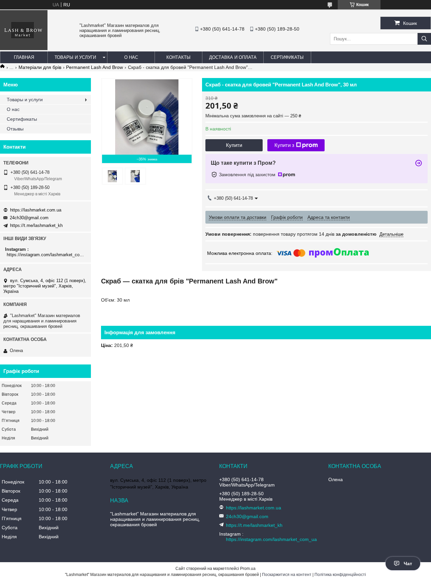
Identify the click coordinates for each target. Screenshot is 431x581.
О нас (131, 57)
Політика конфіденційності (340, 574)
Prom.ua (248, 568)
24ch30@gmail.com (29, 217)
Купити (234, 145)
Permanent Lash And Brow (94, 67)
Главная (24, 57)
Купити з (284, 145)
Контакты (178, 57)
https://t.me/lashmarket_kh (36, 225)
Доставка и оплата (233, 57)
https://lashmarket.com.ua (35, 209)
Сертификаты (287, 57)
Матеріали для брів (40, 67)
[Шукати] (424, 39)
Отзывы (15, 128)
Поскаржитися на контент (286, 574)
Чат (408, 563)
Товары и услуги (75, 57)
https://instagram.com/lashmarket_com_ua (46, 254)
